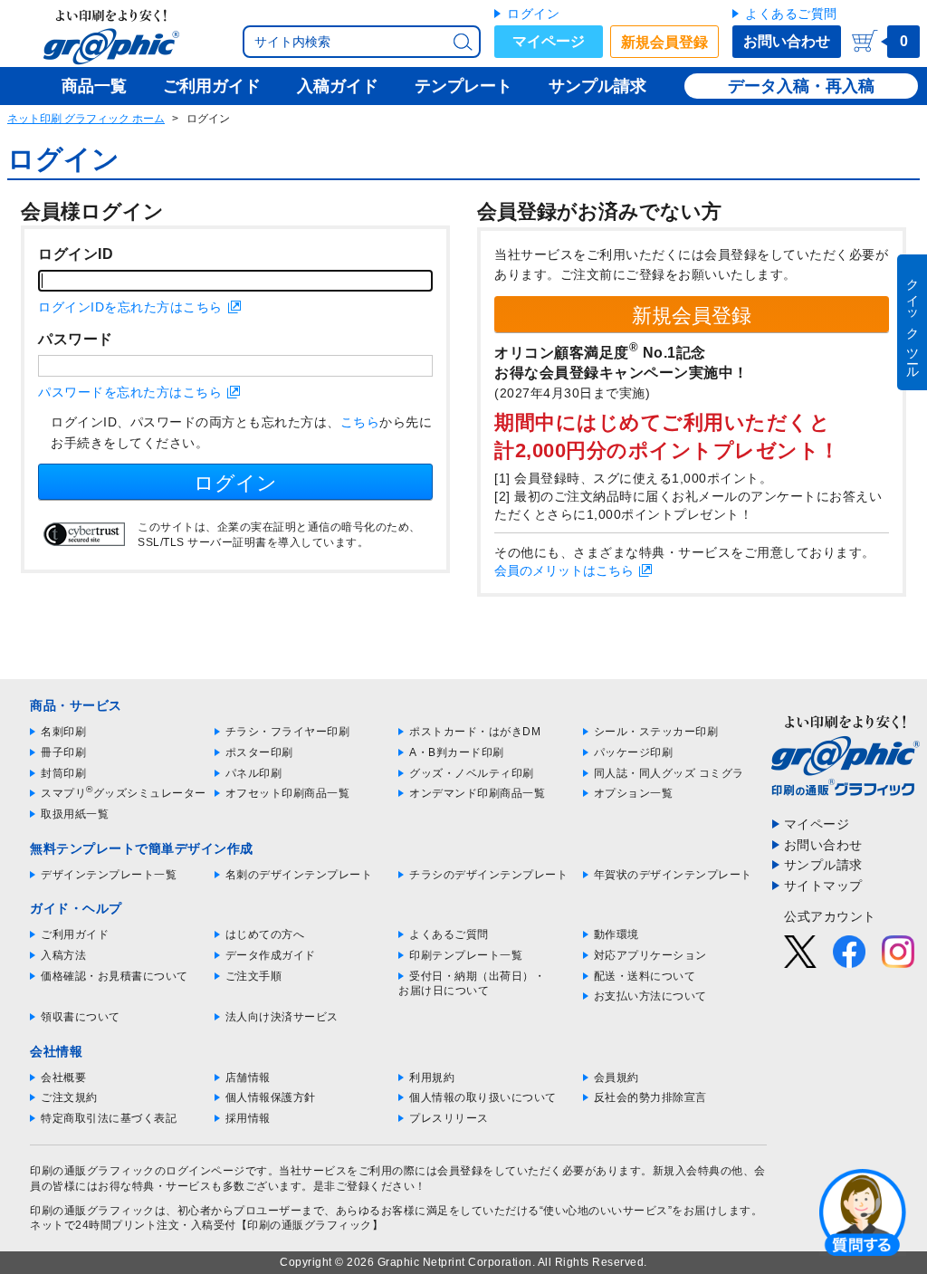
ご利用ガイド (75, 934)
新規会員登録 (664, 42)
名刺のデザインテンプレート (299, 874)
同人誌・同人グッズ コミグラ (669, 773)
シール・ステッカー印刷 (656, 731)
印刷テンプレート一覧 (465, 955)
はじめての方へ (265, 934)
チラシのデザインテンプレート (488, 874)
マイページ (548, 41)
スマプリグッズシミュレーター (123, 793)
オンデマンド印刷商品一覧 (477, 793)
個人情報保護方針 (270, 1097)
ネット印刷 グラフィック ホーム (86, 118)
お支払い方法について (650, 996)
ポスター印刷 (259, 752)
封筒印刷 (63, 773)
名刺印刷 (63, 731)
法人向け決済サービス (282, 1017)
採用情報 (248, 1118)
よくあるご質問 (791, 13)
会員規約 (616, 1077)
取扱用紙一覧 (75, 814)
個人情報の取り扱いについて (483, 1097)
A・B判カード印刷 (456, 752)
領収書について (80, 1017)
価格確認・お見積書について (114, 976)
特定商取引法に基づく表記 (109, 1118)
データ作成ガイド (270, 955)
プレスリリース (449, 1118)
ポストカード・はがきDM (474, 731)
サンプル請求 (823, 864)
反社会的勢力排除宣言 (650, 1097)
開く (862, 1211)
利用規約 (431, 1077)
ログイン (533, 13)
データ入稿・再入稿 (801, 86)
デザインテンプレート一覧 (109, 874)
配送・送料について (645, 976)
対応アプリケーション (650, 955)
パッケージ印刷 (634, 752)
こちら (360, 422)
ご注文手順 (253, 976)
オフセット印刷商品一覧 (287, 793)
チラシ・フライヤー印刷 (287, 731)
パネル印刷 (253, 773)
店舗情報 (248, 1077)
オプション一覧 (634, 793)
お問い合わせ (786, 41)
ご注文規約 (69, 1097)
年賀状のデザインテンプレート (673, 874)
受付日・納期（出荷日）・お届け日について (471, 984)
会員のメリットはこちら (564, 570)
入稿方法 (63, 955)
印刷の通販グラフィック (92, 1210)
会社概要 (63, 1077)
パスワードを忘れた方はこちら (130, 392)
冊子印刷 (63, 752)
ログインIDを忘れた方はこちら (130, 307)
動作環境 (616, 934)
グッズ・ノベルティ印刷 (471, 773)
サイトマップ (823, 885)
